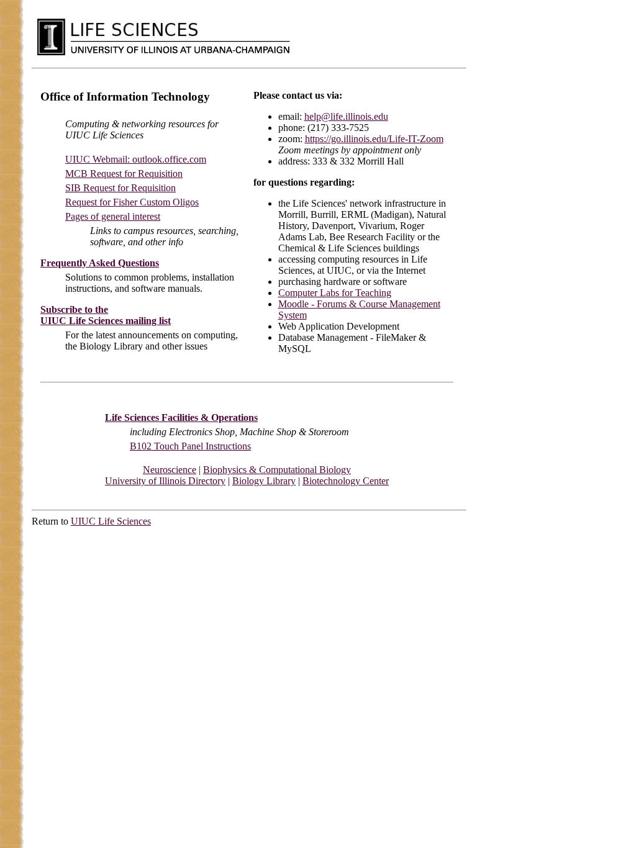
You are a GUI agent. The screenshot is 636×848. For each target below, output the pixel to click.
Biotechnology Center (345, 481)
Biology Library (264, 481)
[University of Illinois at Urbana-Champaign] (51, 36)
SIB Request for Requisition (120, 188)
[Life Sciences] (134, 28)
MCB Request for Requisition (124, 173)
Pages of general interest (112, 216)
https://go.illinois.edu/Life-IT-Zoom (374, 138)
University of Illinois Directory (165, 481)
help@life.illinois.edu (346, 116)
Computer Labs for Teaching (334, 292)
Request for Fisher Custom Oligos (132, 202)
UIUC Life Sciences (111, 521)
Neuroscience (169, 469)
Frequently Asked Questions (99, 263)
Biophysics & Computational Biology (277, 469)
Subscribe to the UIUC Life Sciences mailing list (105, 315)
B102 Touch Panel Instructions (190, 446)
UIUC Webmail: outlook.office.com (135, 159)
